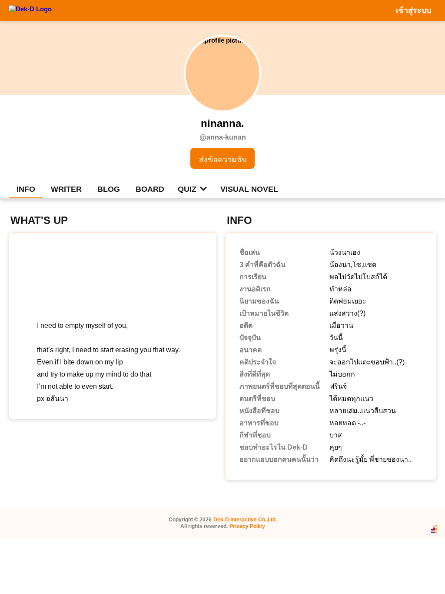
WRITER (66, 189)
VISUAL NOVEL (249, 189)
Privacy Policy (247, 526)
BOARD (150, 189)
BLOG (108, 189)
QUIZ (187, 189)
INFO (26, 189)
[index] (30, 10)
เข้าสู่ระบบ (413, 10)
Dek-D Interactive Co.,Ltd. (245, 520)
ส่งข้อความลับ (222, 159)
